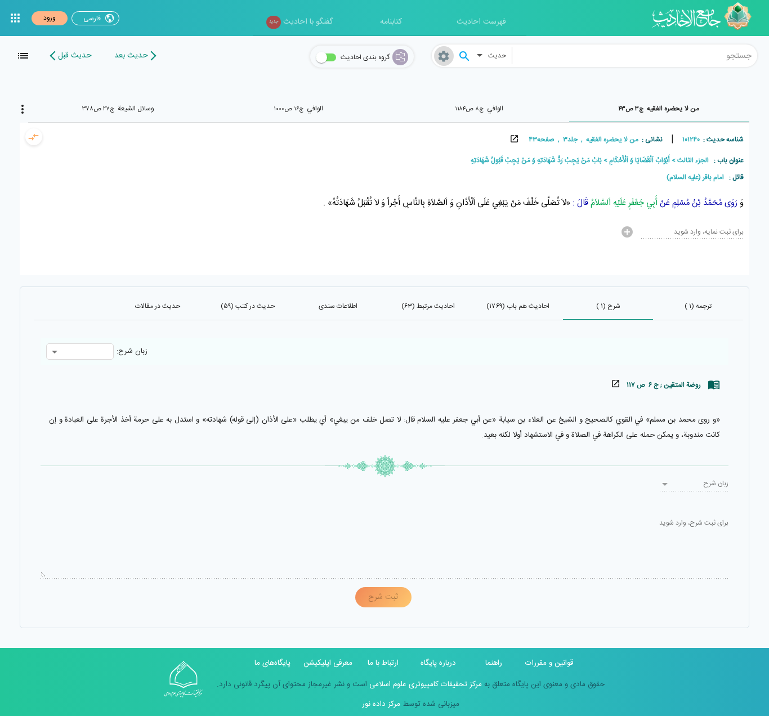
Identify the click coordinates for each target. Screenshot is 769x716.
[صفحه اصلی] (705, 18)
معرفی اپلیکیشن (327, 663)
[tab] (659, 108)
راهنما (493, 663)
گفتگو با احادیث (301, 22)
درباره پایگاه (438, 663)
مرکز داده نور (381, 704)
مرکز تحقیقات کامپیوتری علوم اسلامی (424, 684)
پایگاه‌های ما (272, 663)
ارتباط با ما (383, 663)
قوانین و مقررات (549, 663)
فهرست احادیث (481, 22)
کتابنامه (391, 22)
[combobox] (635, 55)
